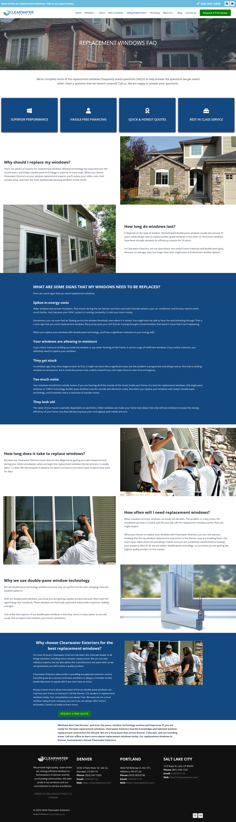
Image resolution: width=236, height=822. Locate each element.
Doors (102, 12)
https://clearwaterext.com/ (97, 782)
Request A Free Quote (215, 12)
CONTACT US (91, 779)
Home (78, 12)
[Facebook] (227, 3)
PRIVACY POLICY (61, 793)
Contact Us (190, 12)
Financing (155, 12)
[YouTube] (232, 3)
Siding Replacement (137, 12)
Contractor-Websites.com (56, 814)
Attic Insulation (115, 12)
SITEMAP (53, 797)
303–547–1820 (210, 3)
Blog (180, 12)
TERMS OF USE (42, 793)
